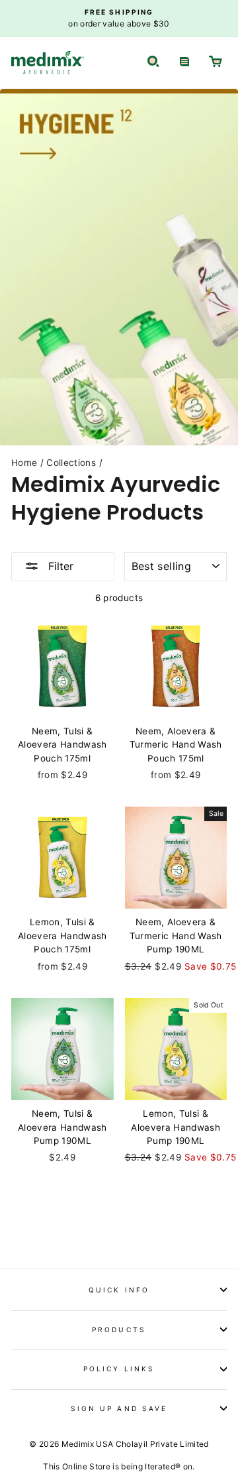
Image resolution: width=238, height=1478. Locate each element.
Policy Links (119, 1369)
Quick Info (119, 1290)
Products (118, 1330)
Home (24, 462)
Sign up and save (119, 1408)
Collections (71, 462)
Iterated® (162, 1466)
